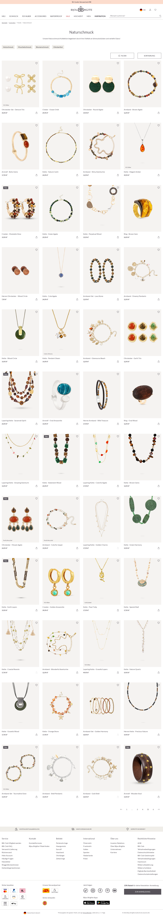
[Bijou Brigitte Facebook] (100, 890)
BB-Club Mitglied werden (11, 843)
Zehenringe (60, 859)
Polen (85, 859)
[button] (150, 10)
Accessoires (40, 16)
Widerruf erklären (144, 868)
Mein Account (7, 855)
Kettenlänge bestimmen (11, 868)
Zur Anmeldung (142, 892)
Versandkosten (87, 913)
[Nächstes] (158, 809)
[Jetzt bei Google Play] (103, 902)
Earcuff (59, 849)
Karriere (113, 852)
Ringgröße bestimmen (10, 865)
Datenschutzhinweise (146, 852)
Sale (68, 16)
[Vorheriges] (121, 809)
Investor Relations (117, 843)
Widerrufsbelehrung (145, 865)
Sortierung (149, 56)
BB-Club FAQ (7, 846)
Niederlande (88, 855)
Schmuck (13, 16)
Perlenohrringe (62, 843)
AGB (139, 843)
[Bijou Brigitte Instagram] (92, 890)
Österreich (87, 843)
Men (89, 16)
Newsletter (6, 862)
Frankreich (87, 846)
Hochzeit (78, 16)
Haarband (60, 852)
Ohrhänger (60, 855)
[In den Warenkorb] (36, 112)
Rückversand (7, 852)
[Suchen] (160, 16)
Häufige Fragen (7, 859)
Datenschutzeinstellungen (148, 874)
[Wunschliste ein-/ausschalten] (36, 63)
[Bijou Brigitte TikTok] (85, 890)
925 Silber (26, 16)
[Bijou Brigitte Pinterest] (107, 890)
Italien (85, 849)
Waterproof (56, 16)
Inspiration (100, 16)
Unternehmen (115, 849)
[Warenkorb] (160, 10)
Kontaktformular (35, 843)
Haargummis (61, 846)
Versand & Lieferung (9, 849)
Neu (3, 16)
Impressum (142, 862)
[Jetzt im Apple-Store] (89, 902)
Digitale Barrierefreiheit (147, 871)
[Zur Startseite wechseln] (81, 9)
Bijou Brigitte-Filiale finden (39, 846)
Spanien (86, 852)
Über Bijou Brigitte (117, 846)
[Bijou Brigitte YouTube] (114, 890)
